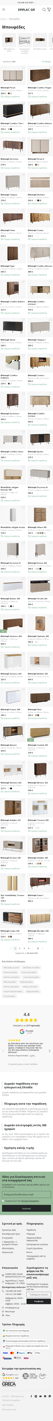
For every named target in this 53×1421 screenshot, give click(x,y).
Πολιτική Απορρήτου (11, 1400)
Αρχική (3, 19)
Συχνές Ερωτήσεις (34, 1248)
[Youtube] (41, 1396)
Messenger (10, 1311)
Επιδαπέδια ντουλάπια (31, 968)
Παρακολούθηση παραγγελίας (33, 1239)
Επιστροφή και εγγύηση (37, 1244)
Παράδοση (31, 1230)
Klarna (29, 1252)
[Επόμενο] (42, 948)
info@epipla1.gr (12, 1307)
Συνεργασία (7, 1238)
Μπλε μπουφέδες (10, 982)
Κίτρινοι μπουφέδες (29, 972)
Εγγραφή (26, 1208)
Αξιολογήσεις (8, 1248)
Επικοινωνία (7, 1252)
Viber (7, 1315)
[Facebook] (32, 1396)
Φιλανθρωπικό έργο (11, 1234)
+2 (45, 533)
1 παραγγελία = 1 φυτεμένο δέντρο (10, 1243)
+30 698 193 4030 (13, 1291)
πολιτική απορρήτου (30, 1201)
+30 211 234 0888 (13, 1294)
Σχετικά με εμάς (9, 1230)
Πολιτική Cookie (9, 1409)
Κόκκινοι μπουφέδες (11, 987)
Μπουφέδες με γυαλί (11, 968)
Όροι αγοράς (7, 1405)
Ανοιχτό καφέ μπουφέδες (13, 991)
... (33, 948)
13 (38, 948)
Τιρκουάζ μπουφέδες (31, 977)
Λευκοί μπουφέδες (10, 972)
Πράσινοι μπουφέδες (11, 977)
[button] (26, 2)
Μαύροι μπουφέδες (30, 987)
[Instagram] (37, 1396)
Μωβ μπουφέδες (26, 982)
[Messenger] (46, 1396)
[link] (11, 948)
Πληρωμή (30, 1234)
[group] (26, 1047)
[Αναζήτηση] (44, 9)
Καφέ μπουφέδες (33, 991)
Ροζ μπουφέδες (9, 996)
